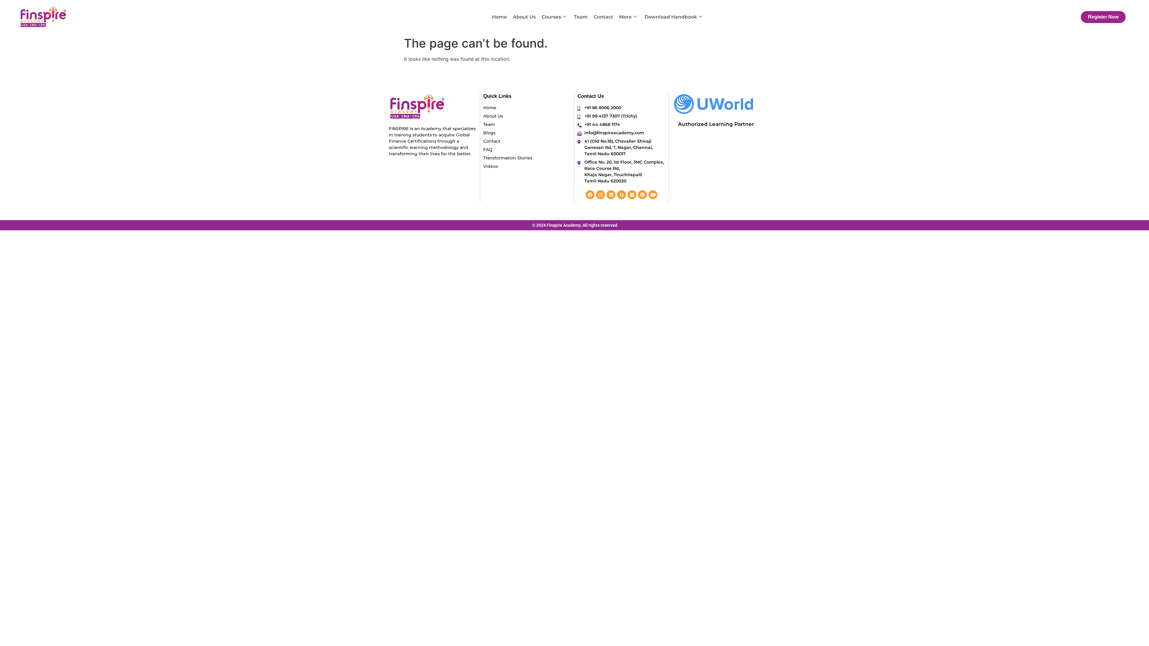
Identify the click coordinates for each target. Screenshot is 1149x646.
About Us (524, 17)
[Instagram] (600, 194)
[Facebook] (590, 194)
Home (499, 17)
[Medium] (631, 194)
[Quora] (621, 194)
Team (581, 17)
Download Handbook (671, 17)
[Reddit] (642, 194)
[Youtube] (652, 194)
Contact (603, 17)
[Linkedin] (611, 194)
